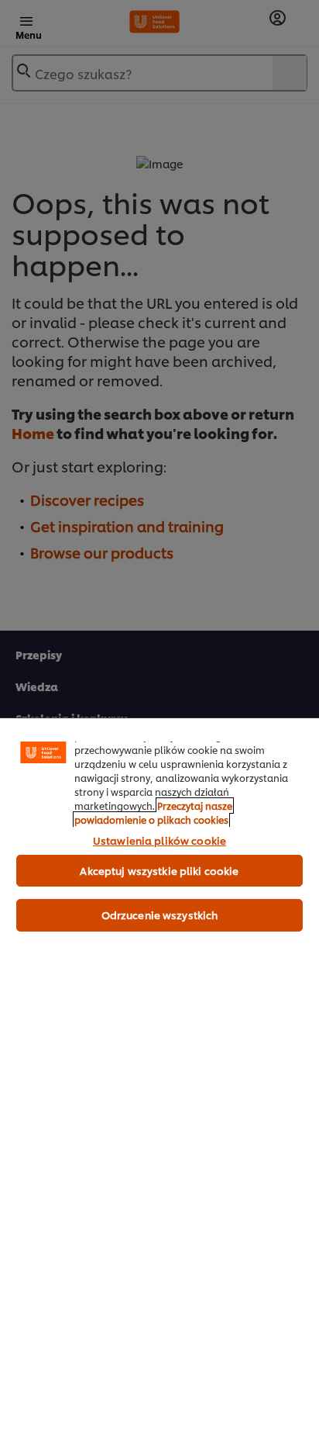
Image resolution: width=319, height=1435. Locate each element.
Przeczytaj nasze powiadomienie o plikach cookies (153, 812)
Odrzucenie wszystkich (159, 915)
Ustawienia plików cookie (159, 840)
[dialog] (159, 1076)
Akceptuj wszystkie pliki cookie (159, 870)
